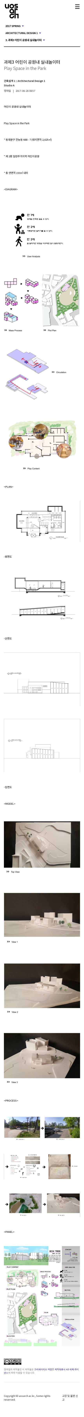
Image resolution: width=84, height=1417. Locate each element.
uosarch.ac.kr (26, 1396)
